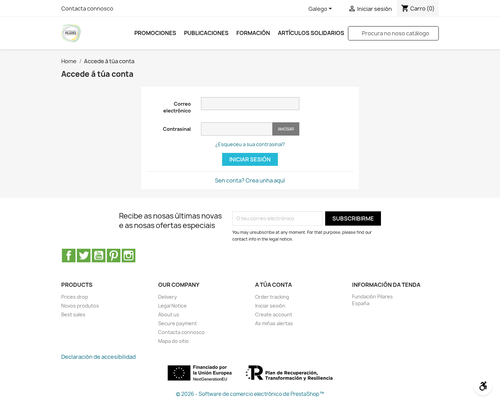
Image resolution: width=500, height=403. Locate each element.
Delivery (167, 297)
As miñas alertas (274, 323)
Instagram (128, 255)
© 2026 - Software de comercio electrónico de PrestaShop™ (250, 394)
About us (168, 314)
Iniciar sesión (250, 159)
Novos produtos (80, 305)
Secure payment (177, 323)
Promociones (155, 33)
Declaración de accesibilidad (98, 357)
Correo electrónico (177, 107)
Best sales (73, 314)
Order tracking (272, 297)
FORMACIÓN (253, 33)
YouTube (98, 255)
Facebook (69, 255)
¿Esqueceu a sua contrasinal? (250, 144)
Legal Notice (172, 305)
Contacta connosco (87, 8)
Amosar (286, 129)
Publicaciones (206, 33)
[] (436, 38)
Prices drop (74, 297)
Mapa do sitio (173, 341)
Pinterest (113, 255)
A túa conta (273, 284)
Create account (273, 314)
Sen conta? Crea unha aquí (250, 180)
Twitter (83, 255)
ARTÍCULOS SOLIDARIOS (311, 33)
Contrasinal (177, 129)
